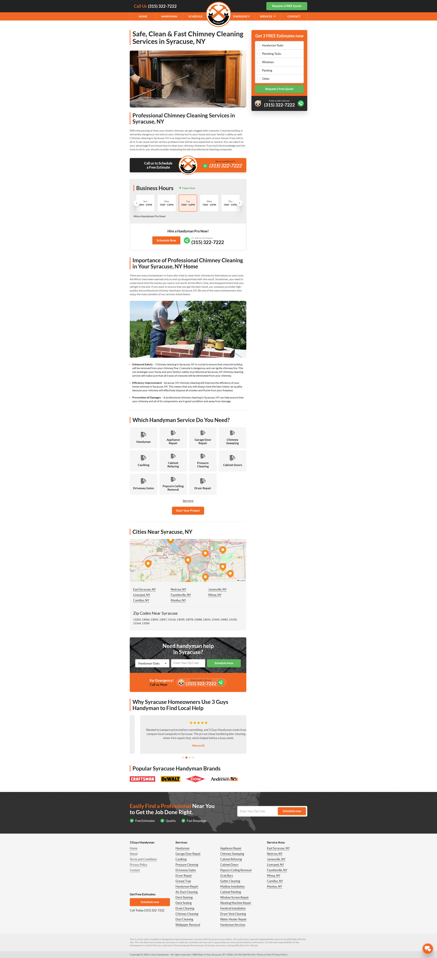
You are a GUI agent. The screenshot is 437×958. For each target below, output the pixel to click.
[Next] (239, 203)
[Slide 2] (186, 757)
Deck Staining (184, 897)
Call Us (155, 6)
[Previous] (136, 203)
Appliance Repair (231, 848)
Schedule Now (166, 240)
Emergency (241, 16)
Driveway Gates (185, 870)
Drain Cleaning (184, 908)
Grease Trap (183, 881)
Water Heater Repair (233, 919)
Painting (267, 70)
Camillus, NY (141, 600)
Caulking (181, 859)
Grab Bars (226, 875)
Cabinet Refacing (231, 859)
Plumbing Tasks (271, 53)
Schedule (195, 16)
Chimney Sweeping (232, 853)
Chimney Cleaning (186, 914)
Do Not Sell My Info (245, 954)
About (134, 853)
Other (266, 79)
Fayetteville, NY (181, 595)
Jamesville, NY (217, 589)
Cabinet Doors (229, 864)
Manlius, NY (178, 600)
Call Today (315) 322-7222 (147, 910)
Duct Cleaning (184, 919)
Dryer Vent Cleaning (233, 914)
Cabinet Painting (230, 892)
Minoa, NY (215, 595)
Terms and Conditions (143, 859)
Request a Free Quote (279, 89)
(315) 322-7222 (225, 165)
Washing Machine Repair (235, 903)
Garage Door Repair (188, 853)
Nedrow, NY (178, 589)
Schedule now (150, 902)
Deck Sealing (183, 903)
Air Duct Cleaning (186, 892)
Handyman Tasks (272, 45)
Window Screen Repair (234, 897)
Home (143, 16)
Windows (268, 62)
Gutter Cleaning (230, 881)
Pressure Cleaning (186, 864)
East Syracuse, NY (144, 589)
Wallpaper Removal (187, 924)
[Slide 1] (183, 757)
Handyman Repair (186, 886)
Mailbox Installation (232, 886)
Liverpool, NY (141, 595)
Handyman (169, 16)
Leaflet (242, 580)
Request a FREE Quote (286, 6)
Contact (294, 16)
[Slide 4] (193, 757)
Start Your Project (188, 510)
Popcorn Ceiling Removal (235, 870)
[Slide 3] (190, 757)
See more (188, 500)
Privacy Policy (138, 864)
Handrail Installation (233, 908)
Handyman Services (232, 924)
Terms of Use (264, 954)
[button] (188, 560)
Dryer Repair (183, 875)
